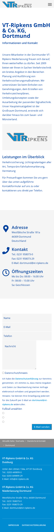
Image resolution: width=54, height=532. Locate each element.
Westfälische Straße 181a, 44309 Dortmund (24, 497)
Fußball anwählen (12, 408)
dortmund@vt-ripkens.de (34, 263)
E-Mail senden (42, 427)
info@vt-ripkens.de (19, 479)
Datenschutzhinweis (16, 373)
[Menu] (50, 4)
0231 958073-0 (25, 254)
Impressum (13, 525)
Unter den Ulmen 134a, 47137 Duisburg (22, 469)
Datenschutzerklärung (26, 378)
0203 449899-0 (14, 472)
